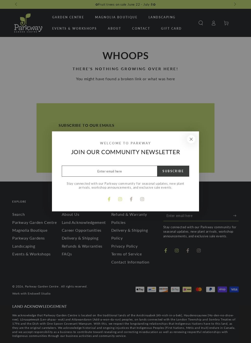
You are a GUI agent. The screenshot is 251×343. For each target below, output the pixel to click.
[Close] (191, 139)
